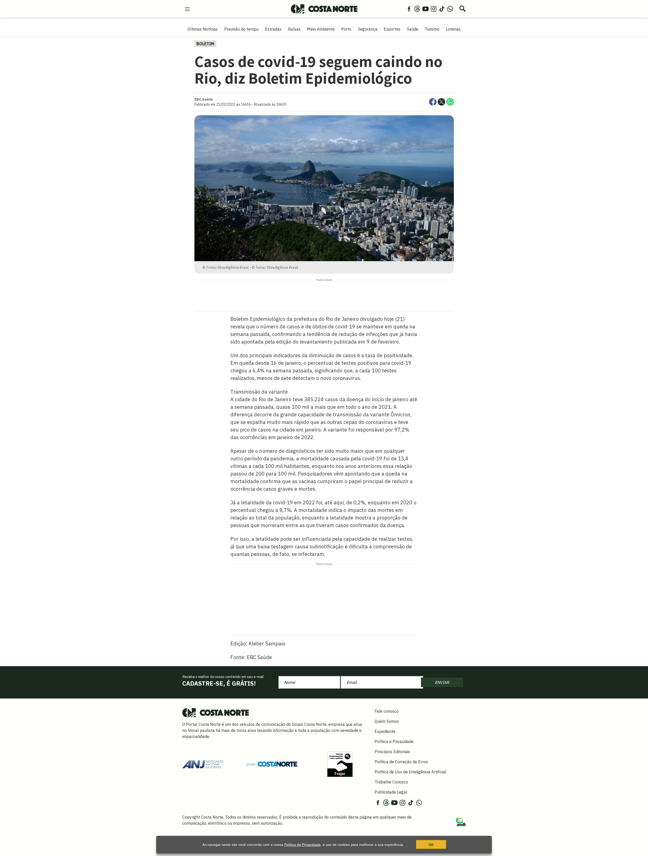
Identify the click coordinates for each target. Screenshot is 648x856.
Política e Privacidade (394, 741)
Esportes (392, 29)
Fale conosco (387, 711)
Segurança (367, 29)
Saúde (412, 29)
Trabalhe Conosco (391, 781)
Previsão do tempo (241, 29)
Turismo (432, 29)
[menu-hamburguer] (187, 8)
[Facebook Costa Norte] (409, 8)
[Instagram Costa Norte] (433, 8)
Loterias (453, 29)
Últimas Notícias (202, 29)
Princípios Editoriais (392, 751)
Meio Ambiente (321, 29)
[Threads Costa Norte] (417, 8)
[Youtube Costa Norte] (425, 8)
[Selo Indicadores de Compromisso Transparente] (340, 763)
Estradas (273, 29)
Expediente (385, 731)
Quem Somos (387, 721)
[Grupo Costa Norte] (271, 764)
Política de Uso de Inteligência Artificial (410, 771)
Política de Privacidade (302, 845)
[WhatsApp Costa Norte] (450, 8)
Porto (346, 29)
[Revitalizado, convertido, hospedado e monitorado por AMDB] (461, 821)
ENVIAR (442, 682)
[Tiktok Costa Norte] (442, 8)
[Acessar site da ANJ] (202, 763)
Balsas (294, 29)
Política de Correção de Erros (401, 761)
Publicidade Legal (391, 792)
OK (431, 845)
